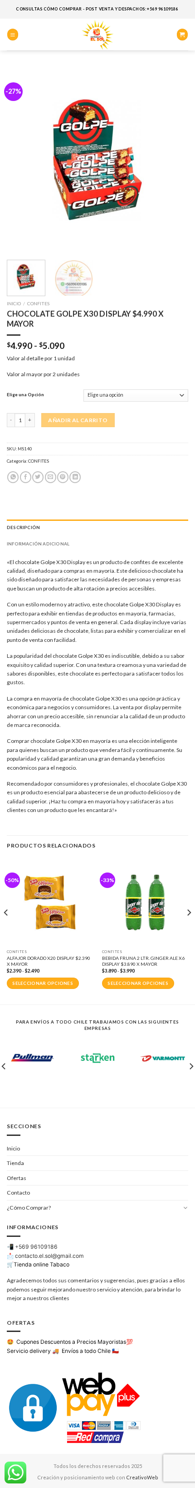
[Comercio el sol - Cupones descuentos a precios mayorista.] (97, 34)
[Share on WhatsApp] (13, 477)
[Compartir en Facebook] (25, 477)
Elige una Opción (25, 394)
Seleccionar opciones (42, 983)
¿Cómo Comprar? (29, 1207)
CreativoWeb (142, 1477)
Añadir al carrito (77, 420)
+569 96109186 (36, 1246)
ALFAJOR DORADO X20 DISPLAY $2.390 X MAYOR (48, 961)
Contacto (18, 1192)
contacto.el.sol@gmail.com (49, 1255)
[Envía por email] (50, 477)
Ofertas (16, 1178)
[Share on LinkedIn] (75, 477)
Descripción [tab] (23, 527)
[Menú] (12, 34)
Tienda (15, 1163)
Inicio (14, 303)
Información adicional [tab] (38, 543)
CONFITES (38, 303)
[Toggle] (185, 1207)
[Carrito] (182, 34)
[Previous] (22, 159)
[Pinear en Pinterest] (62, 477)
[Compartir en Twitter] (38, 477)
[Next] (173, 159)
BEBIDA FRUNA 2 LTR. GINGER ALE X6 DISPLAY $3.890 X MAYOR (143, 961)
